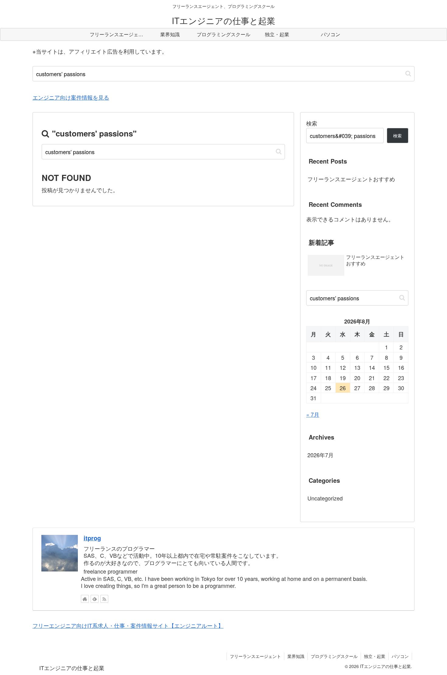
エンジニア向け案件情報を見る (71, 97)
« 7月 (312, 414)
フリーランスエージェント (255, 656)
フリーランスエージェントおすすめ (351, 179)
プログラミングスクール (334, 656)
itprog (92, 538)
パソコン (400, 656)
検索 (311, 123)
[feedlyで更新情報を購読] (95, 599)
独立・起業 (374, 656)
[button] (408, 73)
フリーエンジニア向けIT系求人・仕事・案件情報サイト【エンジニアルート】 (128, 625)
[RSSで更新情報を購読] (104, 599)
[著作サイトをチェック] (85, 599)
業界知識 (295, 656)
